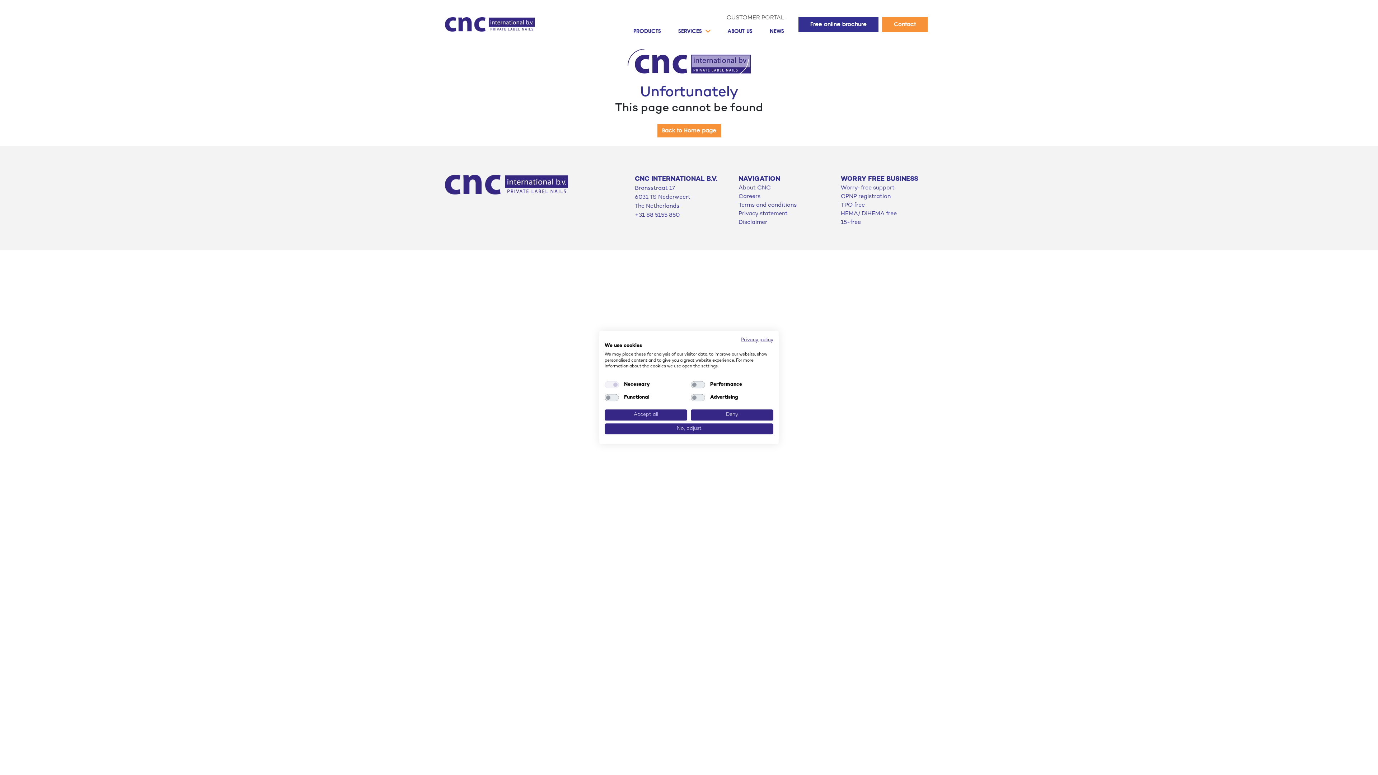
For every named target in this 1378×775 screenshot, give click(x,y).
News (777, 31)
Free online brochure (838, 24)
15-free (851, 223)
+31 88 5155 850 (657, 215)
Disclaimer (753, 223)
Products (647, 31)
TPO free (853, 205)
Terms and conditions (768, 205)
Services (690, 31)
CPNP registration (866, 197)
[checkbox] (612, 384)
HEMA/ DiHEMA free (869, 214)
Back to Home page (689, 130)
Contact (905, 24)
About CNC (755, 188)
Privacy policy (757, 340)
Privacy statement (763, 214)
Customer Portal (755, 18)
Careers (749, 197)
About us (740, 31)
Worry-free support (868, 188)
